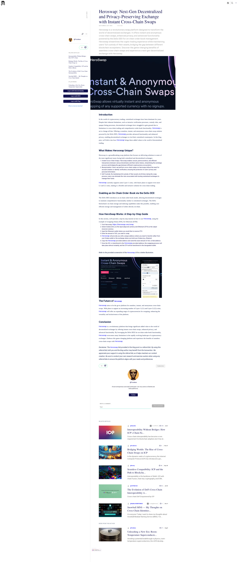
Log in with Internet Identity (76, 91)
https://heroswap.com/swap (123, 224)
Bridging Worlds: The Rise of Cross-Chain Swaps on (78, 62)
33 (82, 47)
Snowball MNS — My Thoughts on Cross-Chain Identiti (78, 77)
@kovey (132, 465)
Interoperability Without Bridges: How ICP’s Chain (77, 57)
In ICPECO (155, 425)
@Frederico (133, 445)
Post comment (158, 405)
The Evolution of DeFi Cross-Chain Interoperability (78, 72)
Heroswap (156, 128)
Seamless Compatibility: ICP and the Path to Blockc (78, 67)
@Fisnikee (77, 39)
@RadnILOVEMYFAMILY (136, 503)
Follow (133, 395)
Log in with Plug (75, 101)
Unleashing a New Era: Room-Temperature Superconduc (77, 86)
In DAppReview (153, 503)
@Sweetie (133, 425)
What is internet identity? (75, 106)
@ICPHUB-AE (134, 485)
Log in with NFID (75, 96)
